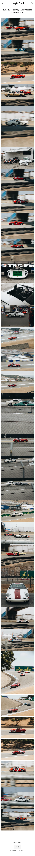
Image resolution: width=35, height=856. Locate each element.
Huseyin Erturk (20, 851)
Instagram (18, 842)
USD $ (17, 847)
